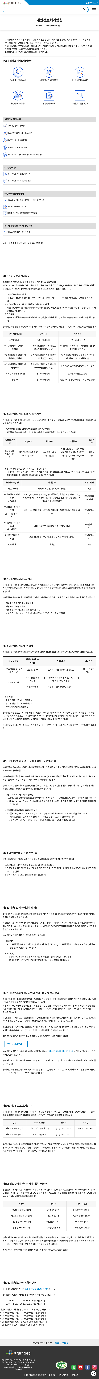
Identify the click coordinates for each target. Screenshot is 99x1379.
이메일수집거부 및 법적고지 (42, 1343)
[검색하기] (83, 9)
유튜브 (80, 1367)
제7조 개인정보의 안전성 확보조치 (18, 174)
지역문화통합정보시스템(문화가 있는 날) (39, 1375)
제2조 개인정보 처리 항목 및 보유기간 (19, 133)
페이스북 (87, 1367)
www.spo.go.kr (81, 1222)
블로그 (73, 1367)
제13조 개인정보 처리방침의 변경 (18, 232)
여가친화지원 (63, 1375)
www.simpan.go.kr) (59, 1250)
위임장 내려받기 (14, 1043)
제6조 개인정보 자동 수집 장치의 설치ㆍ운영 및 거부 (24, 155)
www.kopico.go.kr (81, 1216)
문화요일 (74, 1375)
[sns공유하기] (93, 1373)
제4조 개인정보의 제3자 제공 (17, 140)
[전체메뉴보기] (94, 9)
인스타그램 (94, 1367)
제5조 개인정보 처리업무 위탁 (17, 147)
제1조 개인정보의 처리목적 (16, 126)
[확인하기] (40, 1300)
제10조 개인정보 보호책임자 (16, 206)
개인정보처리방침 (53, 25)
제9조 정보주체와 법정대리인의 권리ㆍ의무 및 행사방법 (25, 200)
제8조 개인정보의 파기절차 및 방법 (19, 181)
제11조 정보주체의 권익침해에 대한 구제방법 (22, 213)
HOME (39, 25)
